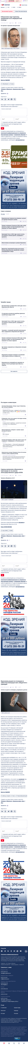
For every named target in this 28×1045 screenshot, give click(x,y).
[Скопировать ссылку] (14, 99)
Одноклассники (17, 89)
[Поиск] (14, 1043)
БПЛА (11, 530)
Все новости (14, 371)
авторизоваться (20, 140)
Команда (16, 1010)
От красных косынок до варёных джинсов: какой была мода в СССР (13, 314)
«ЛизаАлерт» (5, 84)
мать (14, 796)
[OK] (11, 951)
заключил (21, 779)
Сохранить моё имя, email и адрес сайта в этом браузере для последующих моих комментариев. (13, 124)
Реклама (16, 1013)
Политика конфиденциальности (9, 954)
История (3, 1013)
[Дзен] (2, 951)
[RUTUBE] (14, 951)
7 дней (7, 214)
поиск (12, 84)
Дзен (23, 89)
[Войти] (19, 1043)
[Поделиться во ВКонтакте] (2, 99)
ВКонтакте (9, 89)
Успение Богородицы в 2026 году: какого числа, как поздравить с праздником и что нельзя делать (14, 440)
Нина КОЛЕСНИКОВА (6, 527)
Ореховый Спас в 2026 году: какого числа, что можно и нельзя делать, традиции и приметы (13, 235)
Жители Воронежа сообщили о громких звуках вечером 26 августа (13, 430)
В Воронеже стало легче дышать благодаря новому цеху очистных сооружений (14, 419)
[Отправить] (2, 128)
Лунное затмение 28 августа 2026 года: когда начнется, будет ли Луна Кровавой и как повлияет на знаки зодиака (14, 227)
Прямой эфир (24, 5)
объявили (21, 522)
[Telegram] (5, 951)
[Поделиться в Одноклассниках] (5, 99)
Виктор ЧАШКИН (5, 80)
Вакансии (3, 1010)
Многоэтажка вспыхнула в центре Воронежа (14, 242)
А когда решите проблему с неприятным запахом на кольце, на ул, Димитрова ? (14, 423)
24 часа (3, 214)
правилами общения (19, 134)
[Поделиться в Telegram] (8, 99)
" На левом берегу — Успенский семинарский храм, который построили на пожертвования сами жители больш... (13, 445)
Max (2, 91)
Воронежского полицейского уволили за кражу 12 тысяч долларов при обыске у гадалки (13, 364)
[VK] (8, 951)
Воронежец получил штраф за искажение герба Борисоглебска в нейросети (13, 355)
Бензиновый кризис (7, 11)
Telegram (3, 89)
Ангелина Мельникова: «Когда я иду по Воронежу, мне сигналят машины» (13, 406)
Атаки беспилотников (21, 11)
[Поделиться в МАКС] (11, 99)
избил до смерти (6, 796)
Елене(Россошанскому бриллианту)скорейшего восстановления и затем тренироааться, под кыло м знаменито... (14, 458)
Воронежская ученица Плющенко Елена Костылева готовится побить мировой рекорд (14, 453)
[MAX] (17, 951)
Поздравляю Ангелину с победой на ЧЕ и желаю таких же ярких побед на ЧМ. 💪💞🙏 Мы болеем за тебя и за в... (14, 411)
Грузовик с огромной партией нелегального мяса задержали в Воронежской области (14, 331)
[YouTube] (21, 951)
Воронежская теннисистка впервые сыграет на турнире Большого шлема (14, 219)
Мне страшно (6, 434)
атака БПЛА (5, 530)
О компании (3, 1007)
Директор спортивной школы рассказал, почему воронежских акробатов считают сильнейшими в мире (13, 250)
